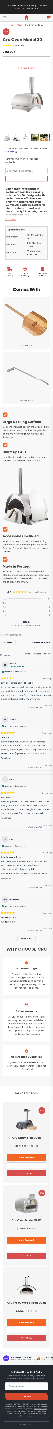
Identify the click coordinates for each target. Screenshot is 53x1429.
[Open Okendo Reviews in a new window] (10, 634)
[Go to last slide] (6, 137)
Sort (28, 654)
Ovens (20, 25)
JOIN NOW (26, 1396)
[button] (16, 137)
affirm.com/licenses (26, 1416)
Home (13, 25)
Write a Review (43, 643)
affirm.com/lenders (40, 1409)
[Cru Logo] (26, 17)
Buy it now (26, 1173)
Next (32, 68)
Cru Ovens (29, 1425)
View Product (26, 1157)
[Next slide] (46, 137)
